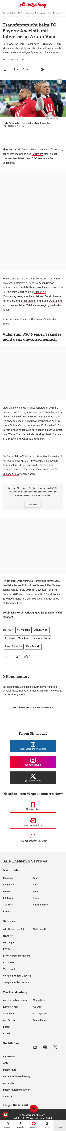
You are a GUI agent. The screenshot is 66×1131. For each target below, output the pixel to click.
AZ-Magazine (40, 1013)
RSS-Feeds (8, 949)
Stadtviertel (9, 884)
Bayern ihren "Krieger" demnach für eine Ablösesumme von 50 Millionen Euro (30, 469)
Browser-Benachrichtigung (16, 955)
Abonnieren (9, 1013)
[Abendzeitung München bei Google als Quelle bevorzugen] (42, 69)
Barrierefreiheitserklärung (16, 1076)
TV (34, 884)
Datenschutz (9, 1070)
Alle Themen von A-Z (13, 929)
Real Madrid (29, 300)
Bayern (6, 891)
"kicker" (38, 291)
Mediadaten (39, 1000)
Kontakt (7, 1033)
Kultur (36, 891)
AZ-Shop (37, 1007)
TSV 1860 (8, 904)
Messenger (9, 942)
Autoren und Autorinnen (15, 1000)
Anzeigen (33, 504)
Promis (6, 911)
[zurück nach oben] (34, 1109)
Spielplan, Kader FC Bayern (17, 975)
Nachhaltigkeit (40, 904)
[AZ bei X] (55, 1047)
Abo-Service (9, 1020)
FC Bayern (37, 153)
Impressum (9, 1056)
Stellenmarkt (39, 929)
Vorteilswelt (9, 969)
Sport (14, 13)
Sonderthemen (40, 1020)
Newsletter (8, 935)
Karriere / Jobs (10, 1007)
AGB (5, 1063)
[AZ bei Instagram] (45, 1047)
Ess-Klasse (8, 962)
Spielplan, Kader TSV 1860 (16, 982)
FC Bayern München (25, 13)
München (8, 878)
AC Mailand (55, 300)
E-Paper (7, 1027)
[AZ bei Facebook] (35, 1047)
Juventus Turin (44, 589)
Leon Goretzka (39, 412)
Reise (36, 898)
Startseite (6, 13)
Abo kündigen (10, 1083)
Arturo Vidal (25, 305)
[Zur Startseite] (33, 7)
